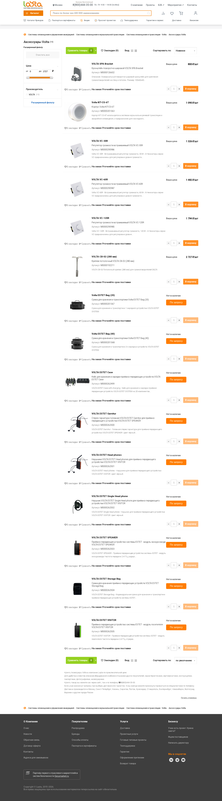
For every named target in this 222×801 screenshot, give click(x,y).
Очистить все (43, 55)
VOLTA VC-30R (100, 141)
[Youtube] (183, 760)
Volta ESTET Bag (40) (103, 333)
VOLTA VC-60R (100, 179)
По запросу (176, 302)
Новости (28, 734)
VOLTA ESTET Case (102, 372)
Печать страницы (189, 698)
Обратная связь (32, 740)
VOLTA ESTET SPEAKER (105, 537)
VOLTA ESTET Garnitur (104, 413)
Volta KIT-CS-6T (100, 102)
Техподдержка (131, 20)
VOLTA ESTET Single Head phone (110, 496)
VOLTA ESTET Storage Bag (106, 578)
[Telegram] (177, 760)
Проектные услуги (129, 734)
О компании (137, 5)
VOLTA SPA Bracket (102, 63)
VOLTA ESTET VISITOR (104, 620)
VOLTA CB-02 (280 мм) (104, 256)
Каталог (34, 13)
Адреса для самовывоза (36, 757)
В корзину (190, 88)
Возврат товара (128, 763)
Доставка (176, 20)
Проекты (150, 5)
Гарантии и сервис (154, 20)
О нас (26, 728)
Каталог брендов (35, 20)
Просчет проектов (107, 20)
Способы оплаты (80, 740)
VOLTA (31, 94)
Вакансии (194, 20)
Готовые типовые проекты (133, 740)
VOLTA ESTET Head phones (107, 455)
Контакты (192, 5)
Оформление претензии (132, 757)
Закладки (111, 50)
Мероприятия (176, 5)
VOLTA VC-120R (100, 218)
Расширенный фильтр (42, 102)
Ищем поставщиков (178, 737)
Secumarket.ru (62, 776)
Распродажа (78, 728)
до (40, 71)
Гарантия (124, 751)
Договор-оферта (32, 746)
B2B (161, 5)
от (27, 71)
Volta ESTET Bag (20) (103, 295)
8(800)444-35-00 (83, 4)
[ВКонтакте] (171, 760)
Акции (87, 20)
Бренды (76, 734)
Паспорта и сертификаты (63, 20)
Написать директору (178, 743)
